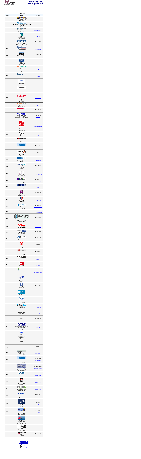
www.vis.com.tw (37, 412)
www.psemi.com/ (38, 239)
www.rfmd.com (38, 259)
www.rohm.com (38, 265)
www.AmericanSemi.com (38, 19)
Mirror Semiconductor (21, 449)
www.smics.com (38, 335)
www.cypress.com (38, 49)
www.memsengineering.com (38, 181)
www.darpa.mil (38, 62)
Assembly (23, 7)
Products (16, 7)
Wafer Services (32, 7)
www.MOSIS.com (38, 200)
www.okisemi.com (38, 227)
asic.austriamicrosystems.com (38, 30)
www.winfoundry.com (38, 420)
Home (14, 7)
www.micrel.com (37, 187)
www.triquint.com (38, 375)
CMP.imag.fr (38, 36)
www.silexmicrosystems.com (38, 313)
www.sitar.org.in (38, 327)
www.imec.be (38, 135)
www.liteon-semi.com (38, 160)
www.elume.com (37, 76)
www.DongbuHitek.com (37, 69)
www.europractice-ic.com (38, 82)
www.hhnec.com (38, 117)
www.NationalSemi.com (38, 207)
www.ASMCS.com (38, 25)
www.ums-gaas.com (38, 404)
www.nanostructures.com (38, 212)
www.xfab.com (38, 428)
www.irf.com (38, 140)
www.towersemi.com (38, 360)
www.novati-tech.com (38, 219)
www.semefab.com (38, 307)
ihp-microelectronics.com (38, 126)
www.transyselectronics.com (38, 368)
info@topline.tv (25, 447)
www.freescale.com (38, 89)
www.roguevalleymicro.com (38, 272)
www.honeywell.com (38, 110)
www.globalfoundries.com (38, 105)
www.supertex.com (38, 342)
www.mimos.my (37, 193)
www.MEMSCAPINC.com (38, 174)
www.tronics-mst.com (38, 389)
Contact (20, 7)
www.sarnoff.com (38, 300)
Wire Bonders (27, 7)
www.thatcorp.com (38, 353)
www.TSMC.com (38, 382)
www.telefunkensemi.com (38, 348)
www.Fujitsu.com (38, 98)
